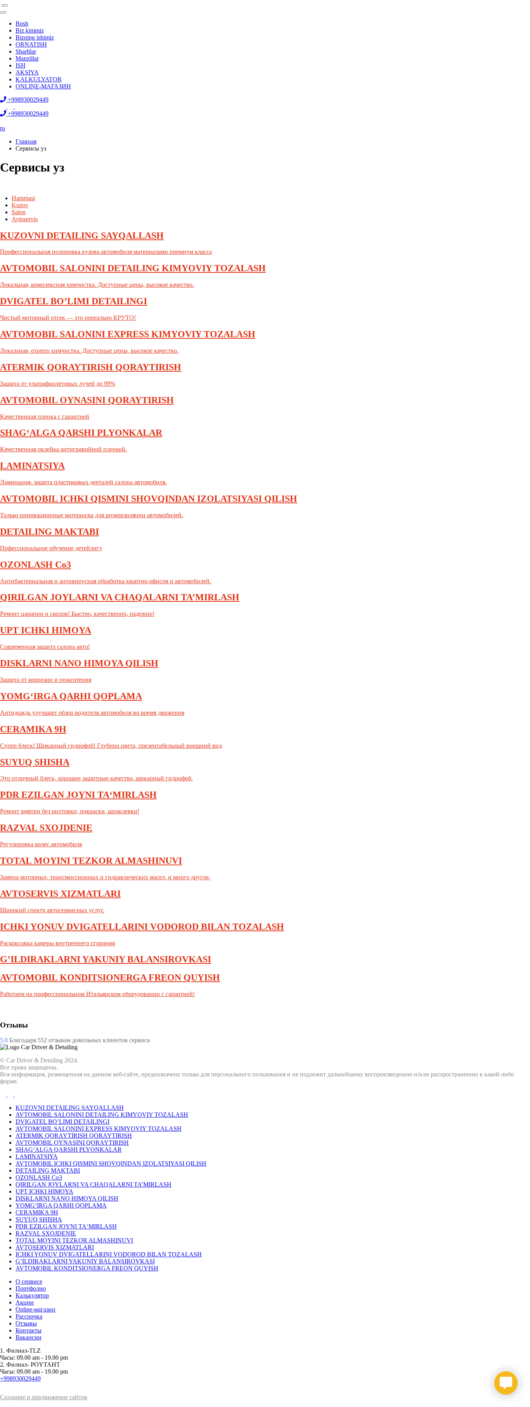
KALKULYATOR (39, 79)
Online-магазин (35, 1309)
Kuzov (20, 205)
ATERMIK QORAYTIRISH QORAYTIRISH (74, 1135)
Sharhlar (26, 51)
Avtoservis (25, 219)
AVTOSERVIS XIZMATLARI (55, 1247)
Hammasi (23, 198)
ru (2, 128)
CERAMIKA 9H (37, 1212)
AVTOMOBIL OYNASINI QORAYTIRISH (72, 1142)
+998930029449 (20, 1378)
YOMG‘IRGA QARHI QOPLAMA (61, 1205)
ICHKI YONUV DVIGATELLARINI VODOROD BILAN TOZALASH (109, 1254)
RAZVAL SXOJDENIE (46, 1233)
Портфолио (31, 1288)
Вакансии (29, 1337)
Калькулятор (32, 1295)
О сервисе (29, 1281)
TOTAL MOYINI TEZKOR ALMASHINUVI (74, 1240)
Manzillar (27, 58)
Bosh (22, 23)
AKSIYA (27, 72)
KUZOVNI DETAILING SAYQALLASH (70, 1107)
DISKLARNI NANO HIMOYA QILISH (67, 1198)
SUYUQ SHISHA (39, 1219)
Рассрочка (29, 1316)
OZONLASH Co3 (39, 1177)
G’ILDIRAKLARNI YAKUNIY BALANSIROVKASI (85, 1261)
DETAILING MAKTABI (48, 1170)
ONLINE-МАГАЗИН (43, 86)
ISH (21, 65)
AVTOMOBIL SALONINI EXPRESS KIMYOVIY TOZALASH (99, 1128)
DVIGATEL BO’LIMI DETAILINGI (62, 1121)
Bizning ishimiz (35, 37)
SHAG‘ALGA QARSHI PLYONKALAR (69, 1149)
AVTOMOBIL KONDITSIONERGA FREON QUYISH (87, 1268)
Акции (25, 1302)
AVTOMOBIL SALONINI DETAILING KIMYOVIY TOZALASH (102, 1114)
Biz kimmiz (30, 30)
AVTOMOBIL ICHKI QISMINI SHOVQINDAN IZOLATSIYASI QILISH (111, 1163)
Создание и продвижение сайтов (43, 1397)
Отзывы (26, 1323)
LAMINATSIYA (37, 1156)
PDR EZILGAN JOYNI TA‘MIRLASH (66, 1226)
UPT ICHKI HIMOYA (44, 1191)
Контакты (29, 1330)
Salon (19, 212)
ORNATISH (31, 44)
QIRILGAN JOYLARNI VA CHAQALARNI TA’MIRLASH (93, 1184)
